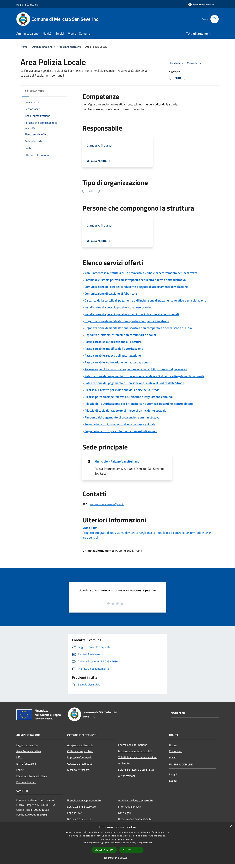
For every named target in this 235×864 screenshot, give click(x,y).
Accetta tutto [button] (104, 849)
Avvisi (172, 757)
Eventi (173, 781)
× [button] (231, 826)
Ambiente (124, 763)
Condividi (175, 63)
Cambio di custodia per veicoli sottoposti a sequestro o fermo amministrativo (135, 279)
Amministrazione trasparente (135, 800)
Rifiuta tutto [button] (131, 849)
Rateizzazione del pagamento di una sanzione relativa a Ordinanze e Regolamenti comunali (144, 376)
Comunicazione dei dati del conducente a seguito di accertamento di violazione (136, 286)
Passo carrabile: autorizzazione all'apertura (113, 341)
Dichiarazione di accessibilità (135, 819)
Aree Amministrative (28, 751)
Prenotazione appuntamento (84, 800)
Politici (20, 770)
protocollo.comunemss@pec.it (106, 504)
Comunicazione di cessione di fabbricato (110, 293)
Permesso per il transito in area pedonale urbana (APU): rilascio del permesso (135, 369)
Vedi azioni (193, 63)
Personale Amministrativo (31, 776)
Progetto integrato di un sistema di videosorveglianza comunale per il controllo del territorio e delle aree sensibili (146, 532)
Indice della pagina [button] (34, 91)
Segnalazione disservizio (81, 806)
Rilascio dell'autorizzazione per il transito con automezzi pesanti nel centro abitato (138, 403)
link (150, 842)
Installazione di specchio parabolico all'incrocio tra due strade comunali (131, 314)
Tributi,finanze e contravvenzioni (137, 757)
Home (23, 47)
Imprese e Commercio (79, 757)
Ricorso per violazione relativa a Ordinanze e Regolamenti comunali (128, 396)
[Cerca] (214, 19)
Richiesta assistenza (79, 819)
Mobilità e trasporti (78, 770)
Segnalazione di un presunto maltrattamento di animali (120, 431)
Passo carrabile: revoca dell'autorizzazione (112, 355)
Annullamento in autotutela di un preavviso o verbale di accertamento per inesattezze (140, 273)
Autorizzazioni (126, 776)
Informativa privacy (129, 806)
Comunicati (175, 751)
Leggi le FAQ (74, 813)
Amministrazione (42, 47)
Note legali (124, 813)
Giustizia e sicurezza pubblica (135, 751)
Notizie (173, 745)
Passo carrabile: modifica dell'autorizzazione (113, 348)
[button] (117, 858)
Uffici (19, 757)
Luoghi (173, 774)
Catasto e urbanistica (79, 763)
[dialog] (117, 843)
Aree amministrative (69, 47)
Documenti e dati (26, 782)
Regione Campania (27, 4)
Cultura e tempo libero (80, 751)
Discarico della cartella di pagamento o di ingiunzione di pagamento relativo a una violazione (145, 300)
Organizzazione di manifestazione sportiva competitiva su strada (126, 321)
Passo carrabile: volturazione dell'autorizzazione (116, 362)
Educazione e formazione (132, 745)
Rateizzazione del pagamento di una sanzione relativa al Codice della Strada (134, 383)
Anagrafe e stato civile (80, 745)
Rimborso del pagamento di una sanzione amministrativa (121, 417)
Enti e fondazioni (26, 763)
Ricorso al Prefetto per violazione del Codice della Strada (121, 390)
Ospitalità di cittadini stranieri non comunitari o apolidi (120, 334)
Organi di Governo (27, 745)
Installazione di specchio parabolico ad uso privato (117, 307)
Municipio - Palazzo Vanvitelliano (116, 461)
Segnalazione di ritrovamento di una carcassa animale (119, 424)
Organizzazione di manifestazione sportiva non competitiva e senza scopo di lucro (138, 328)
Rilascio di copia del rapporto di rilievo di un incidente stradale (125, 410)
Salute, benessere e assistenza (136, 770)
